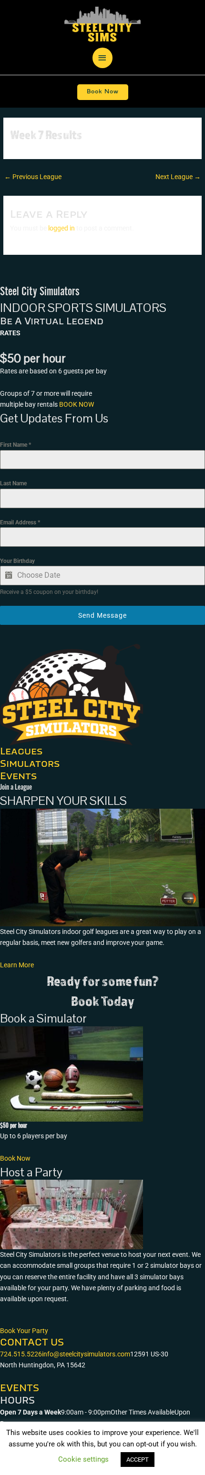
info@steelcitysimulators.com (86, 1354)
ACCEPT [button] (137, 1459)
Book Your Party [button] (24, 1331)
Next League (178, 177)
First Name (15, 444)
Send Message (102, 615)
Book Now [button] (15, 1158)
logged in (61, 228)
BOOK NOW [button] (76, 404)
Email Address (20, 522)
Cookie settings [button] (83, 1459)
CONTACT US (32, 1342)
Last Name (13, 483)
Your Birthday (17, 561)
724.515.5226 (21, 1354)
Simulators (30, 764)
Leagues (21, 751)
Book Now (103, 92)
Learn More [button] (17, 965)
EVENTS (19, 1388)
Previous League (33, 177)
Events (18, 776)
